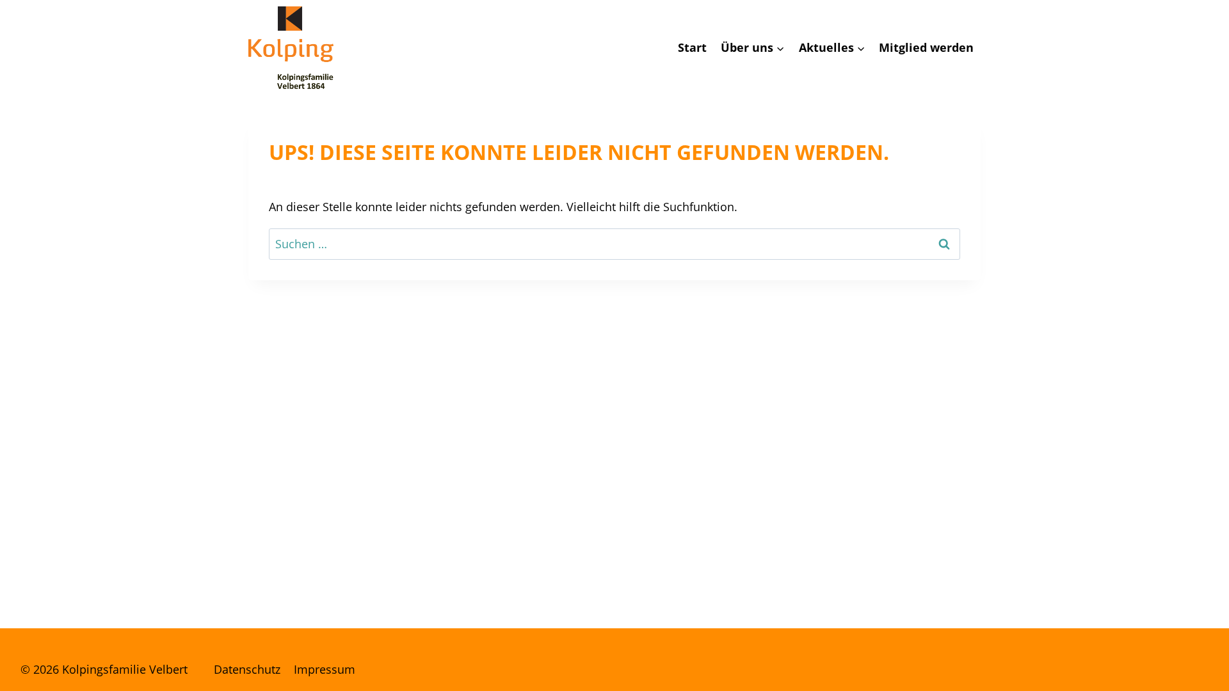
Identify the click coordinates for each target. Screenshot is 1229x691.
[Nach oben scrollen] (1177, 665)
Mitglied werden (926, 47)
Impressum (324, 669)
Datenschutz (247, 669)
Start (692, 47)
